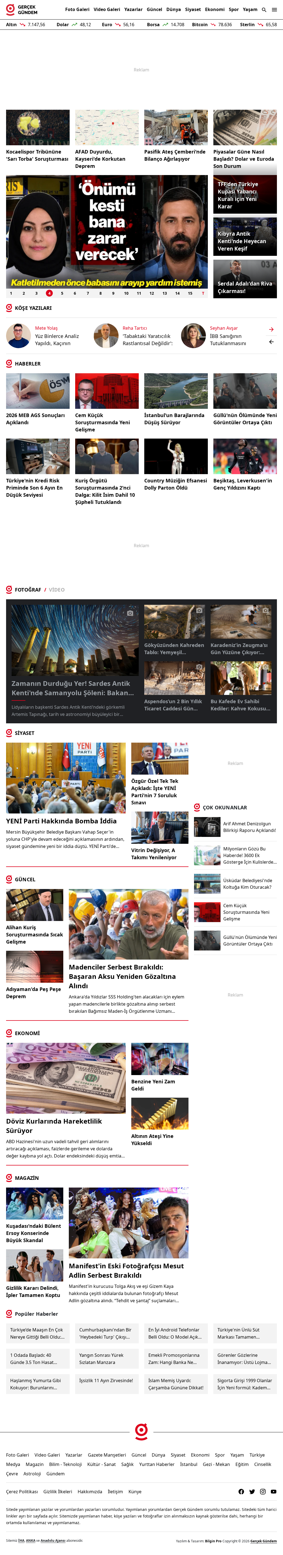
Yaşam (250, 9)
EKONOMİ (27, 1033)
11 (139, 293)
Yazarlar (133, 9)
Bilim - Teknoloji (65, 1464)
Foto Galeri (77, 9)
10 (126, 293)
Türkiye (257, 1455)
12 (152, 293)
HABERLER (28, 363)
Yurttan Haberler (157, 1464)
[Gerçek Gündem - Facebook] (241, 1491)
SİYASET (24, 733)
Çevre (12, 1474)
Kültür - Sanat (101, 1464)
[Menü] (274, 9)
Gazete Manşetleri (107, 1455)
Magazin (35, 1464)
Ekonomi (215, 9)
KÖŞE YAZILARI (33, 308)
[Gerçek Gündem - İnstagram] (263, 1491)
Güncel (154, 9)
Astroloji (32, 1474)
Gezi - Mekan (216, 1464)
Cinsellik (262, 1464)
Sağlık (127, 1464)
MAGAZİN (27, 1178)
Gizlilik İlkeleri (57, 1492)
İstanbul (188, 1464)
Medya (13, 1464)
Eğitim (242, 1464)
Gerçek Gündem (263, 1541)
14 (177, 293)
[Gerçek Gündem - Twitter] (252, 1491)
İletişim (115, 1492)
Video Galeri (107, 9)
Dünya (173, 9)
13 (165, 293)
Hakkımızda (90, 1492)
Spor (234, 9)
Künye (135, 1492)
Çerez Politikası (22, 1492)
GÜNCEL (25, 879)
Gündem (55, 1474)
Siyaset (193, 9)
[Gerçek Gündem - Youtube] (273, 1491)
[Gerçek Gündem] (22, 10)
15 (190, 293)
